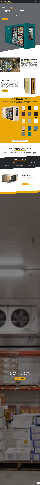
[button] (33, 1)
